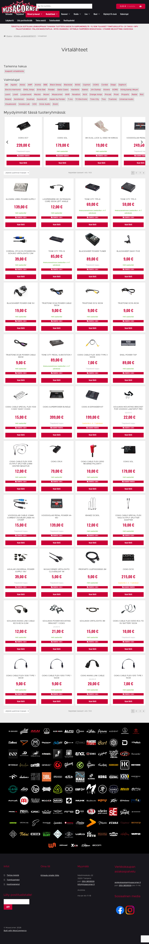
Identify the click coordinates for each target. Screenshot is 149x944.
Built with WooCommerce (15, 931)
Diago (113, 85)
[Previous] (7, 142)
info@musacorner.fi (86, 884)
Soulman (30, 99)
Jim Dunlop (96, 90)
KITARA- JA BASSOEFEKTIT (25, 36)
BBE (45, 85)
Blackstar (68, 85)
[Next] (141, 142)
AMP (30, 85)
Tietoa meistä (41, 20)
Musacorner (57, 94)
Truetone (112, 99)
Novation (76, 94)
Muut (95, 14)
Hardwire (75, 90)
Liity (8, 907)
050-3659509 (88, 881)
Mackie (37, 94)
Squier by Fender (57, 99)
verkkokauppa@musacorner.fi (128, 882)
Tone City (94, 99)
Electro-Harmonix (13, 90)
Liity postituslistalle (24, 20)
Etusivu (9, 36)
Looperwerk (26, 94)
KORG (115, 90)
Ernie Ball (41, 90)
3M (6, 85)
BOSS (77, 85)
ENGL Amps (29, 90)
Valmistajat (124, 14)
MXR (67, 94)
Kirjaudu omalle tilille (50, 875)
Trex (104, 99)
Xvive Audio (44, 104)
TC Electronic (81, 99)
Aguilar (14, 85)
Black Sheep (55, 85)
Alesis (22, 85)
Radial (134, 94)
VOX (34, 104)
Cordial (105, 85)
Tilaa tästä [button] (23, 163)
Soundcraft (42, 99)
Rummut (64, 14)
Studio (76, 14)
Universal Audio (126, 99)
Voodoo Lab (24, 104)
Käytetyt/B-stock (110, 14)
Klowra (106, 90)
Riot (141, 94)
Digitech (122, 85)
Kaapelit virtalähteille (14, 71)
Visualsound (10, 104)
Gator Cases (62, 90)
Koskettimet (50, 14)
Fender (51, 90)
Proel (116, 94)
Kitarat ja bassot (33, 14)
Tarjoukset (20, 14)
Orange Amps (96, 94)
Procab (108, 94)
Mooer (46, 94)
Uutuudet (8, 14)
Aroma (38, 85)
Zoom (55, 104)
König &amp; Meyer (129, 90)
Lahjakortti (9, 20)
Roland (8, 99)
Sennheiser (19, 99)
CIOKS (96, 85)
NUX (85, 94)
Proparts (125, 94)
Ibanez (85, 90)
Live (86, 14)
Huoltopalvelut (69, 20)
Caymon (86, 85)
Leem (7, 94)
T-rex (70, 99)
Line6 (15, 94)
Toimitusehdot (54, 20)
